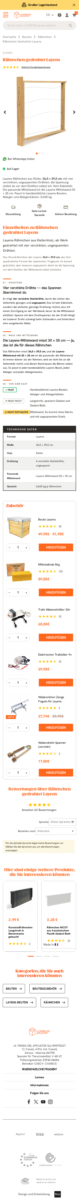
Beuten (11, 989)
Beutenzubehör (45, 989)
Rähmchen (52, 1002)
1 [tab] (37, 153)
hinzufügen (56, 547)
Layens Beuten (17, 1002)
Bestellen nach (26, 831)
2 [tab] (39, 153)
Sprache (44, 822)
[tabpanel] (39, 113)
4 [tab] (55, 956)
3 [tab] (42, 153)
